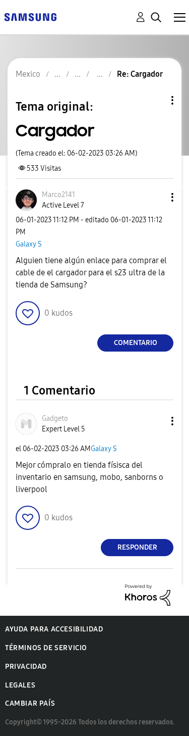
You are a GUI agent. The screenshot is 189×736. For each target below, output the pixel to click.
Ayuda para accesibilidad (54, 629)
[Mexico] (30, 16)
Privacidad (26, 666)
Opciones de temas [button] (155, 100)
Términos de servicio (46, 648)
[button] (156, 197)
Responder (137, 547)
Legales (20, 685)
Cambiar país (30, 703)
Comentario (135, 342)
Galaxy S (29, 244)
